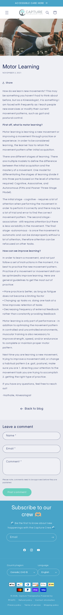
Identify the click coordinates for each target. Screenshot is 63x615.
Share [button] (9, 83)
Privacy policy (14, 605)
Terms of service (32, 605)
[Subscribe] (52, 537)
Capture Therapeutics (30, 596)
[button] (6, 12)
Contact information (45, 600)
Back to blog (34, 408)
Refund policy (25, 600)
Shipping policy (51, 605)
